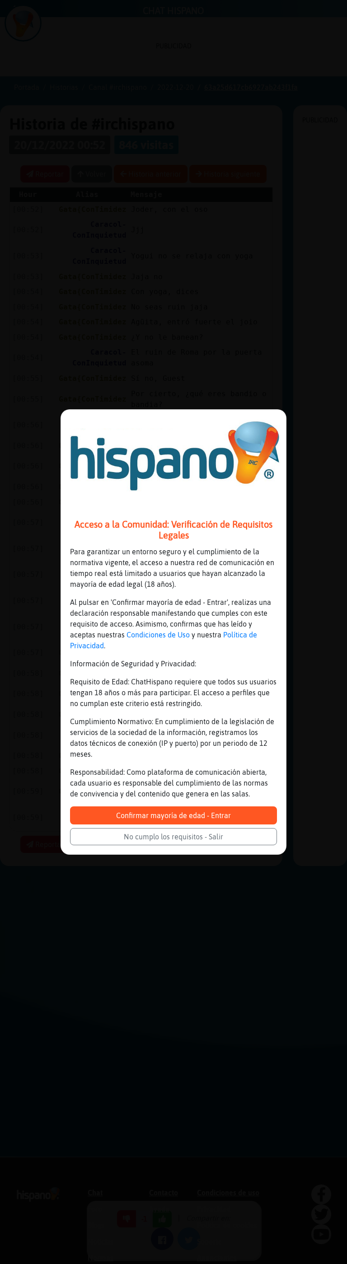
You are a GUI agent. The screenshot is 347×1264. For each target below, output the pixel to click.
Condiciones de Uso (158, 635)
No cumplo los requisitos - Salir (173, 837)
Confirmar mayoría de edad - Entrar (173, 815)
